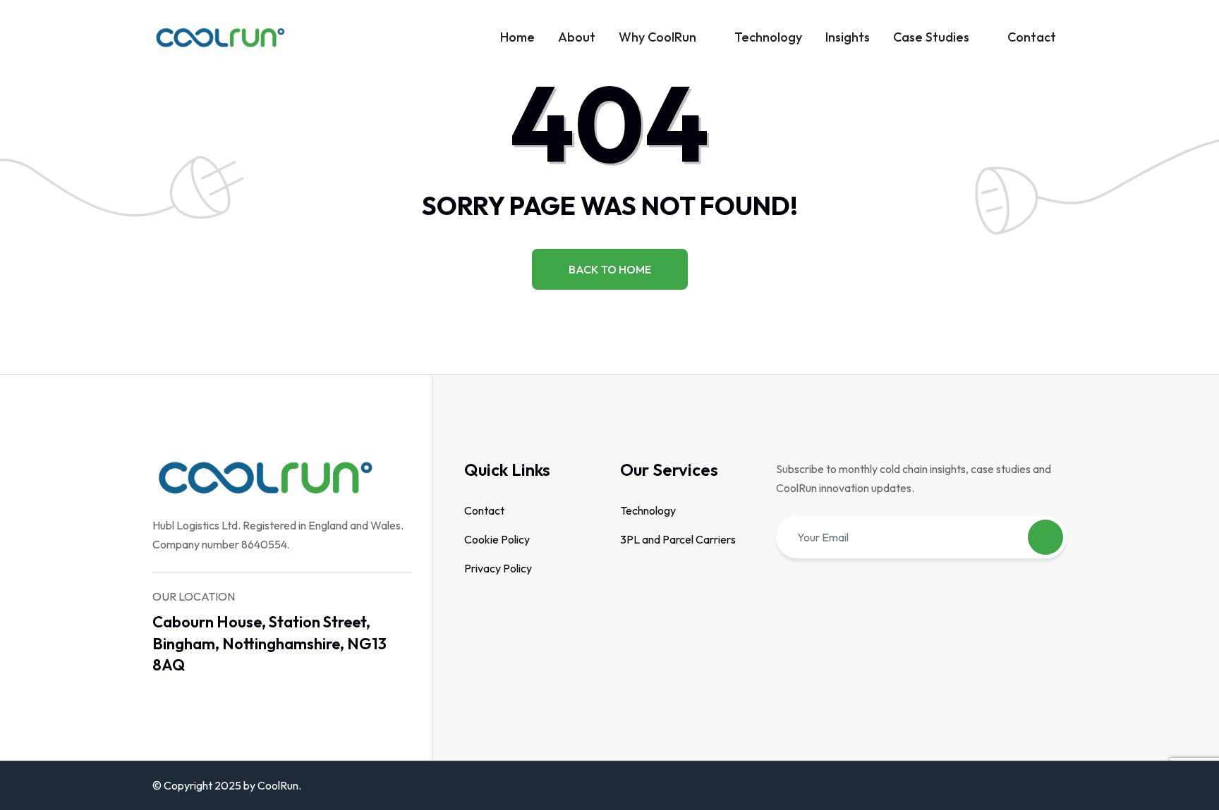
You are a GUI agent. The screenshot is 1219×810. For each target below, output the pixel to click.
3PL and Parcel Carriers (678, 539)
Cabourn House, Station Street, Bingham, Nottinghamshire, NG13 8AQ (269, 643)
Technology (768, 37)
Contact (1031, 37)
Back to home (610, 269)
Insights (847, 37)
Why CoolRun (657, 37)
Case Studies (931, 37)
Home (517, 37)
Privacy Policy (498, 568)
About (576, 37)
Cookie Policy (497, 539)
